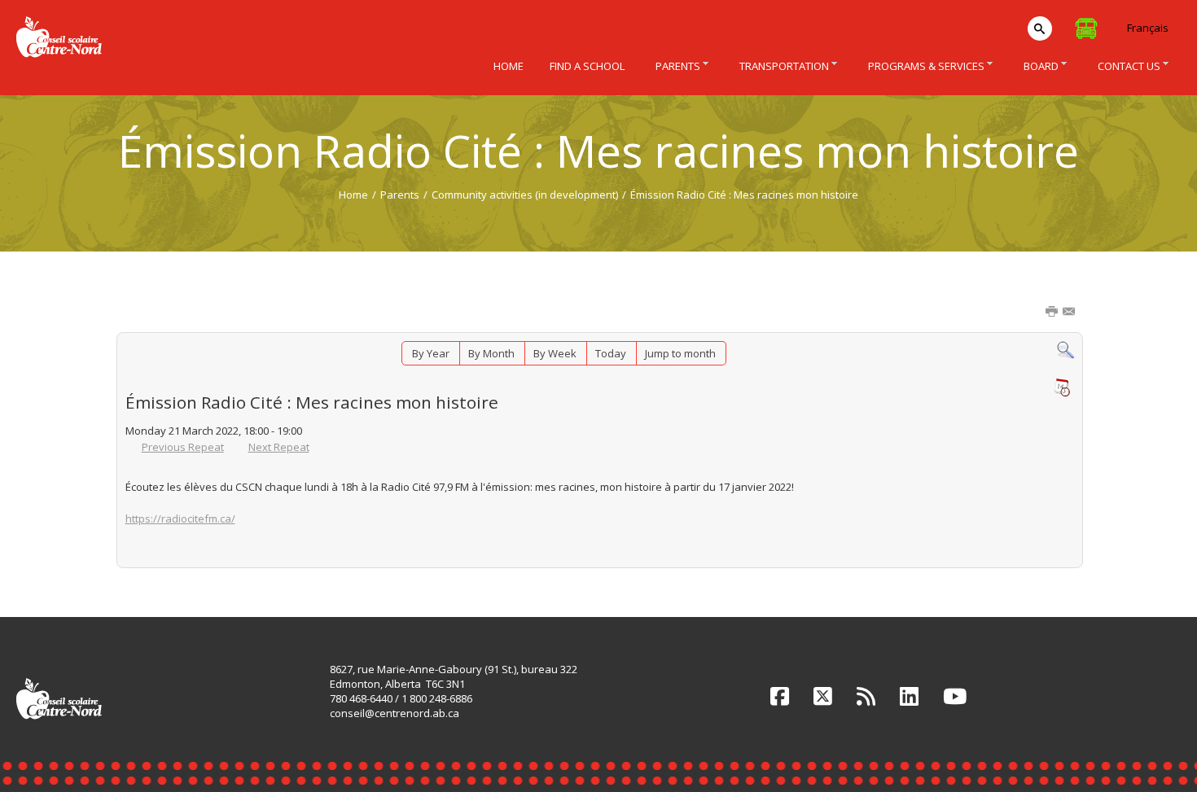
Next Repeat (278, 447)
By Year (430, 353)
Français (1147, 27)
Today (610, 353)
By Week (555, 353)
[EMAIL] (1070, 312)
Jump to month (680, 353)
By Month (491, 353)
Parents (399, 194)
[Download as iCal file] (1062, 387)
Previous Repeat (183, 447)
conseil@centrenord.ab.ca (394, 713)
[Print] (1053, 312)
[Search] (1065, 349)
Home (353, 194)
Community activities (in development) (525, 194)
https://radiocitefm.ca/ (180, 518)
